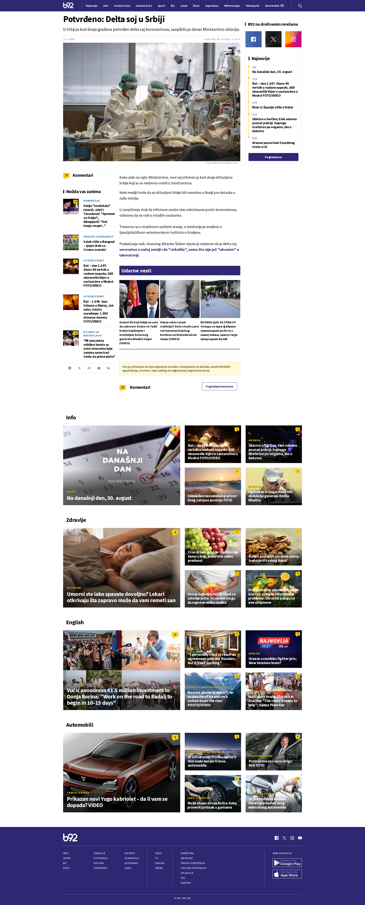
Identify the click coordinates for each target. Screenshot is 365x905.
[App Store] (287, 874)
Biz (65, 863)
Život (66, 868)
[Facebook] (253, 39)
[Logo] (68, 5)
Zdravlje (99, 853)
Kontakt (186, 882)
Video (158, 853)
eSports (130, 853)
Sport (67, 858)
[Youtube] (300, 838)
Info (65, 853)
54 (75, 201)
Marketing (187, 853)
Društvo (254, 486)
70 (75, 332)
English (193, 649)
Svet (190, 490)
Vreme (159, 868)
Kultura (99, 863)
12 (75, 297)
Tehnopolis (132, 858)
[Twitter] (273, 39)
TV (156, 858)
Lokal (128, 868)
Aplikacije (187, 873)
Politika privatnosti (194, 868)
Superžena (100, 868)
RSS (183, 878)
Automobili (131, 863)
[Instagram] (293, 39)
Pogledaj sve (273, 157)
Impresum (187, 858)
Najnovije (92, 5)
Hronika (255, 440)
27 (122, 387)
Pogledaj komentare (219, 386)
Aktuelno (74, 587)
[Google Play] (287, 863)
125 (75, 237)
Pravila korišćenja (193, 863)
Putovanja (100, 858)
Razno (71, 491)
